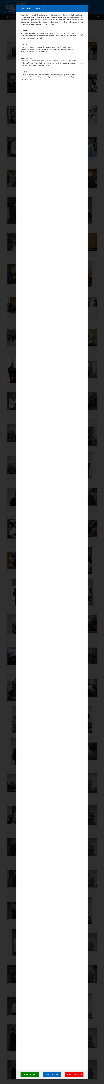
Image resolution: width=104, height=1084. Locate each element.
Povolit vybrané (52, 1074)
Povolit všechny (29, 1074)
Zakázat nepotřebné (74, 1074)
